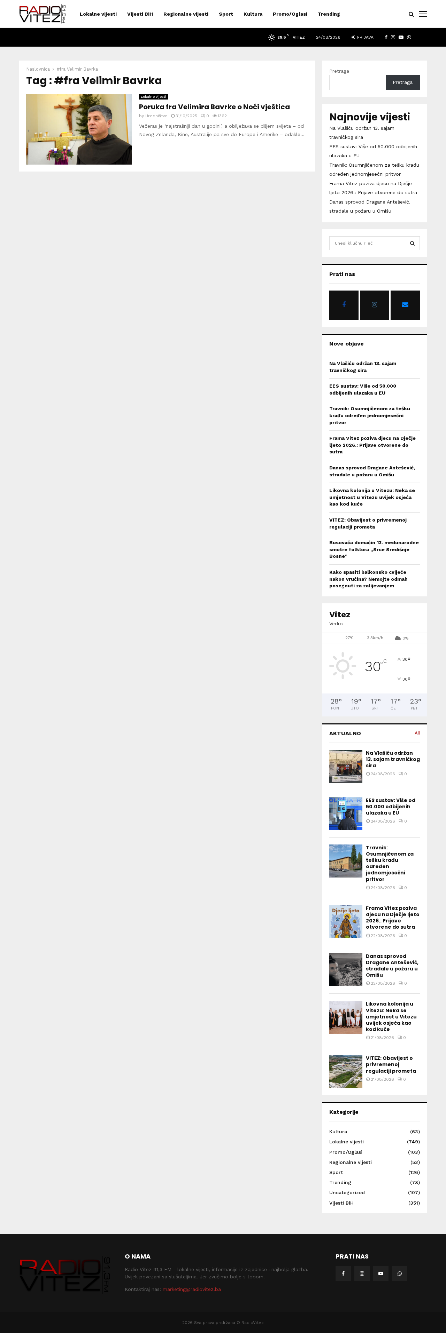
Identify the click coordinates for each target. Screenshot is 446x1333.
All (417, 733)
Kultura (253, 14)
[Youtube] (381, 1273)
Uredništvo (156, 115)
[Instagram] (362, 1273)
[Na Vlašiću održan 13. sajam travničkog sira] (345, 766)
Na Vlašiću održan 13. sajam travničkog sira (393, 759)
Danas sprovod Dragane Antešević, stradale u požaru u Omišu (392, 966)
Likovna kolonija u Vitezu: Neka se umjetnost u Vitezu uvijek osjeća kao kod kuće (372, 497)
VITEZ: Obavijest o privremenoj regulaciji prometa (391, 1064)
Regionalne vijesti (185, 14)
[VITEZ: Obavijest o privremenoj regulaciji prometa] (345, 1071)
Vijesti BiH (140, 14)
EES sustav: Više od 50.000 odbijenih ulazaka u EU (390, 806)
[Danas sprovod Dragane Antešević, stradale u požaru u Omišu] (345, 969)
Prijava (365, 37)
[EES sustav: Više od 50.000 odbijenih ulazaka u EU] (345, 813)
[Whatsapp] (399, 1273)
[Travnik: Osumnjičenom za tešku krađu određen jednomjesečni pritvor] (345, 861)
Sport (226, 14)
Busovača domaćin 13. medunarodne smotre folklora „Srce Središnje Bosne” (374, 549)
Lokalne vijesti (98, 14)
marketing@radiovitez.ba (192, 1289)
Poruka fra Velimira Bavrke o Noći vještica (214, 107)
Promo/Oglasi (290, 14)
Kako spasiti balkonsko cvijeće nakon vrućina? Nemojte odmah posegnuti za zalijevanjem (368, 578)
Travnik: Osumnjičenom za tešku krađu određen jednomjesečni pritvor (369, 415)
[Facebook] (343, 1273)
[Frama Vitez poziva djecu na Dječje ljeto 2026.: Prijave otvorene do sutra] (345, 921)
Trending (329, 14)
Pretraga (339, 71)
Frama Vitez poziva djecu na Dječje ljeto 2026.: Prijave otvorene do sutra (372, 444)
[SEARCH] (412, 243)
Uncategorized (347, 1192)
